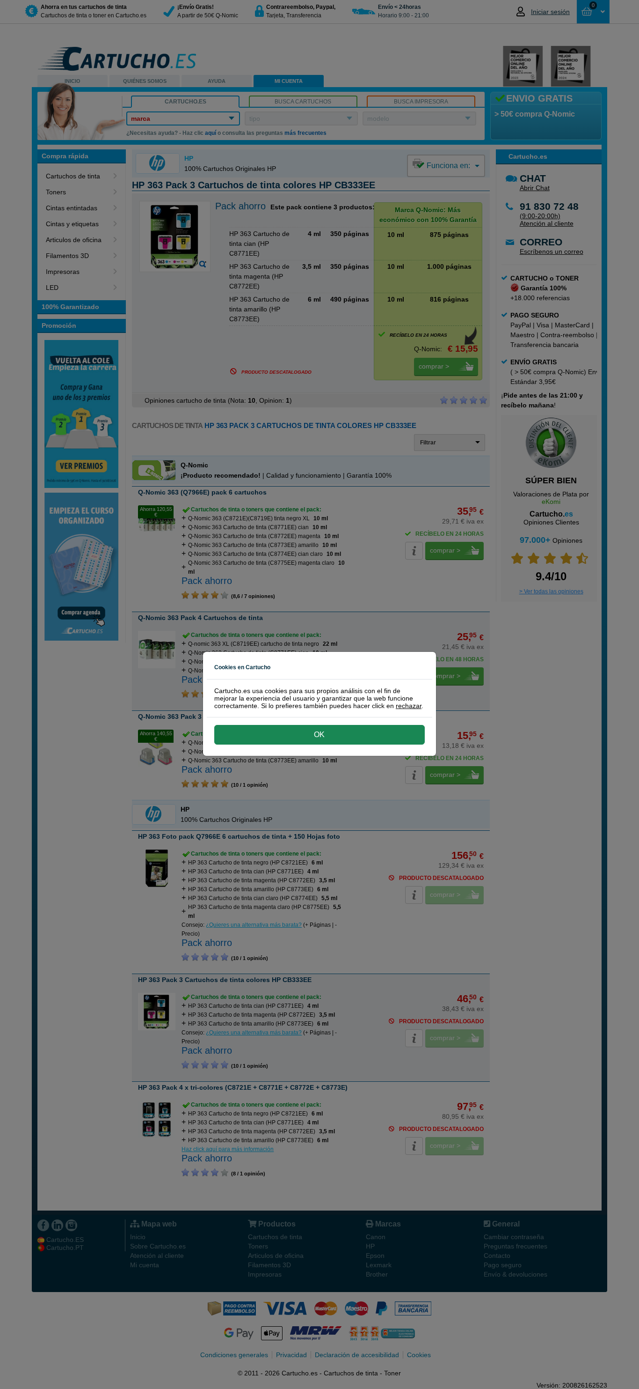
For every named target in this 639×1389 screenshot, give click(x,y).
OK (319, 735)
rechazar (408, 705)
